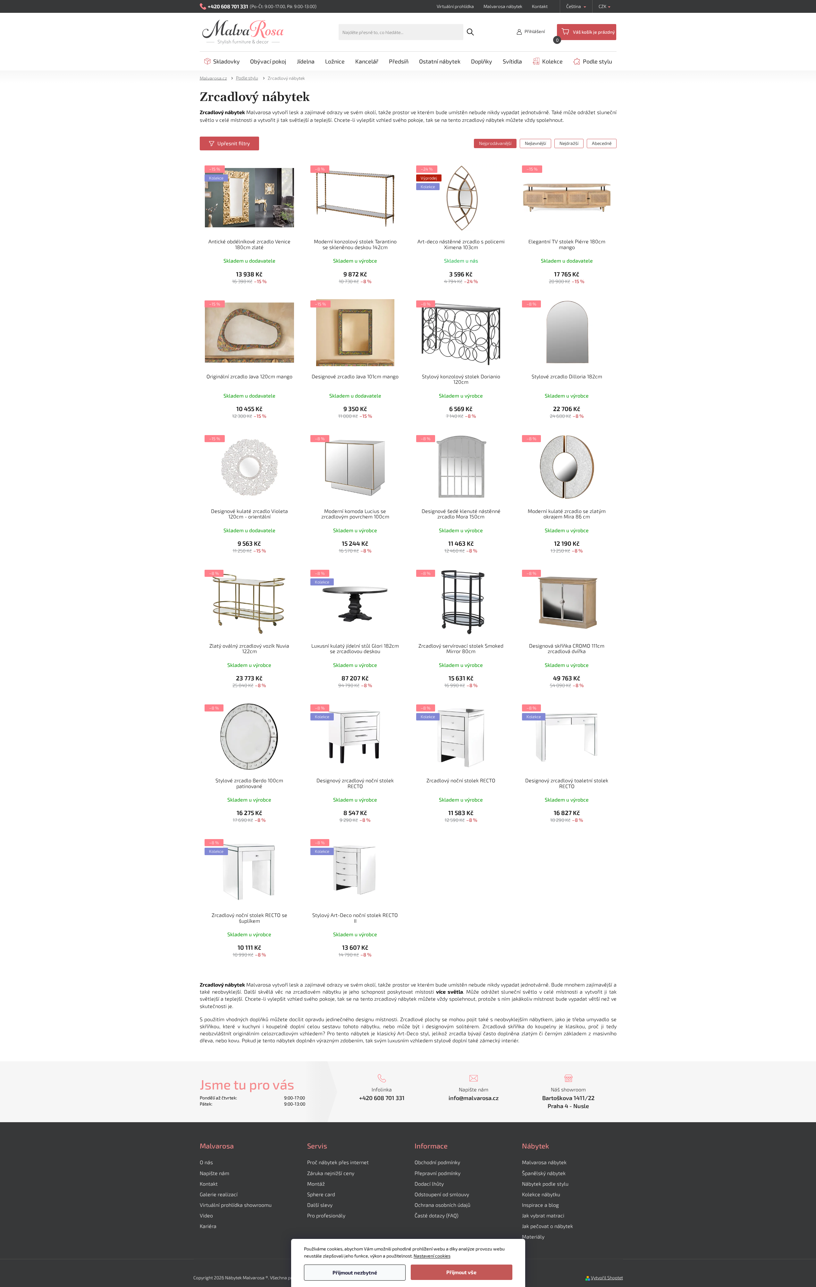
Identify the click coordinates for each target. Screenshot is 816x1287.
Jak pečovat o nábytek (547, 1226)
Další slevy (319, 1205)
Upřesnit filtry (233, 143)
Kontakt (540, 6)
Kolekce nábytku (541, 1194)
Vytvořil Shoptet (607, 1277)
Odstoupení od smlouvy (442, 1194)
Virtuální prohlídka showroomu (236, 1205)
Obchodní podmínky (437, 1162)
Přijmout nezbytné (354, 1272)
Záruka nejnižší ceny (330, 1173)
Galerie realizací (219, 1194)
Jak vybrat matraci (543, 1215)
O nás (206, 1162)
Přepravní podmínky (437, 1173)
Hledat (470, 32)
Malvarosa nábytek (503, 6)
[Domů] (215, 78)
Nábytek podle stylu (545, 1184)
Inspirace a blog (540, 1205)
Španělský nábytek (544, 1173)
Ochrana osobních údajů (442, 1205)
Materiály (533, 1236)
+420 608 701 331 (382, 1097)
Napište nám (214, 1173)
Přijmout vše (461, 1272)
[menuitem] (222, 61)
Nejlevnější (535, 143)
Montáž (316, 1184)
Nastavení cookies (432, 1255)
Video (206, 1215)
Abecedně (601, 143)
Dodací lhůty (429, 1184)
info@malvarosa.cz (474, 1097)
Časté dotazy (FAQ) (436, 1215)
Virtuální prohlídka (455, 6)
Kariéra (208, 1226)
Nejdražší (568, 143)
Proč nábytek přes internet (338, 1162)
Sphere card (321, 1194)
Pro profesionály (326, 1215)
